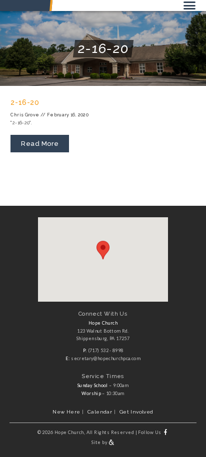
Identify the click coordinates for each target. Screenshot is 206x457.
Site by (100, 442)
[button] (103, 250)
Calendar (100, 412)
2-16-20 (24, 102)
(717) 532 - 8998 (106, 350)
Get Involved (137, 412)
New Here (66, 412)
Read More (40, 143)
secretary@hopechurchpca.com (105, 358)
